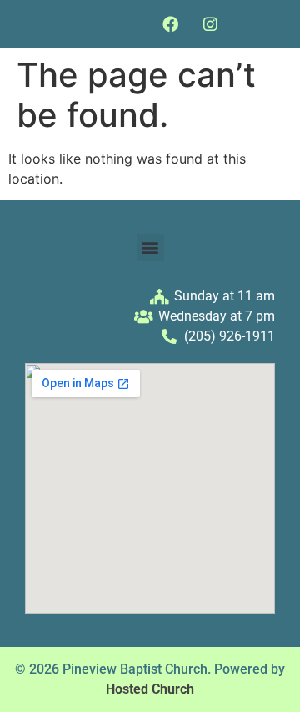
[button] (82, 24)
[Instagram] (210, 23)
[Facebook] (171, 23)
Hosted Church (150, 689)
